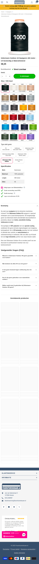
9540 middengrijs (5, 107)
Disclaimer (6, 549)
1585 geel (23, 107)
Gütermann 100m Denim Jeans (22, 154)
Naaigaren (9, 12)
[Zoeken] (7, 2)
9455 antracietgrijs (14, 107)
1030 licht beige (22, 88)
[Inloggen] (32, 2)
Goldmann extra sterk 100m (17, 148)
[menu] (2, 2)
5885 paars (30, 137)
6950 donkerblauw (24, 127)
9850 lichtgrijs (31, 98)
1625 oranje (5, 117)
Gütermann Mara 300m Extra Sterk (8, 154)
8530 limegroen (33, 127)
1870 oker (31, 107)
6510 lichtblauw (30, 117)
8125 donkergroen (14, 137)
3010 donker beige (5, 98)
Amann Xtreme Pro (19, 160)
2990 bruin (13, 98)
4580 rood (13, 117)
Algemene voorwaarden (28, 549)
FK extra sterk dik (5, 148)
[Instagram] (9, 507)
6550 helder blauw (5, 127)
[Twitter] (19, 507)
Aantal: (3, 72)
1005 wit (14, 88)
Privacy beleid (15, 549)
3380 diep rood (21, 117)
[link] (10, 328)
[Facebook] (4, 507)
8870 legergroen (5, 137)
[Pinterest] (14, 507)
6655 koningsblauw (15, 127)
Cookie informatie (19, 553)
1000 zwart (5, 88)
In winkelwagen (24, 76)
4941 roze (22, 137)
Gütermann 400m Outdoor (6, 160)
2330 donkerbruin (22, 98)
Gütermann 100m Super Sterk (29, 148)
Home (2, 12)
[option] (19, 37)
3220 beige (30, 88)
